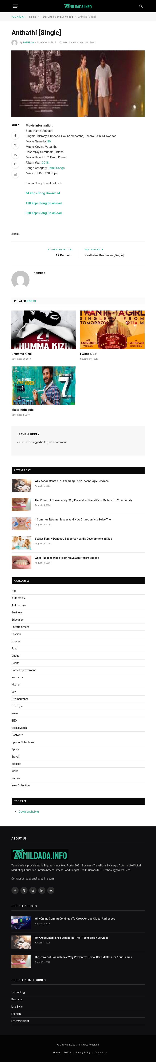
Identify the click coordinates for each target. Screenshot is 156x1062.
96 (49, 141)
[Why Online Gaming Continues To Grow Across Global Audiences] (21, 922)
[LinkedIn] (15, 155)
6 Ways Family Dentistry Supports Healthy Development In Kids (73, 538)
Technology (18, 992)
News (15, 713)
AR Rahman (63, 255)
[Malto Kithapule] (43, 385)
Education (18, 619)
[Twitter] (15, 145)
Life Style (17, 706)
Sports (16, 749)
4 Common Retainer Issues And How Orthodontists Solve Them (74, 519)
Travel (15, 756)
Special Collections (23, 742)
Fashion (16, 634)
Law (14, 691)
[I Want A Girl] (112, 330)
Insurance (17, 677)
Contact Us (101, 1052)
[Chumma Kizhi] (43, 330)
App (14, 590)
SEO (14, 720)
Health (15, 662)
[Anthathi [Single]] (78, 83)
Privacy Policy (83, 1052)
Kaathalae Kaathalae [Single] (104, 255)
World (15, 771)
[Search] (141, 6)
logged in (38, 442)
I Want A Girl (88, 354)
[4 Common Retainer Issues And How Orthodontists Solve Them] (21, 523)
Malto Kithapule (22, 410)
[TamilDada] (78, 6)
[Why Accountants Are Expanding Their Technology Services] (21, 485)
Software (17, 735)
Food (15, 648)
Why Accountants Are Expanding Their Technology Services (72, 481)
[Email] (15, 174)
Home (56, 1052)
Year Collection (21, 785)
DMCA (67, 1052)
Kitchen (16, 684)
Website (16, 763)
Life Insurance (20, 698)
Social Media (19, 727)
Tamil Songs (56, 168)
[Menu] (15, 6)
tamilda (28, 42)
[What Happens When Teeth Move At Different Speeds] (21, 562)
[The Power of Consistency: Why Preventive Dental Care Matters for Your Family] (21, 504)
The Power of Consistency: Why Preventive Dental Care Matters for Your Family (83, 500)
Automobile (19, 598)
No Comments (70, 42)
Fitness (16, 641)
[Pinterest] (15, 164)
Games (16, 778)
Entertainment (20, 626)
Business (17, 612)
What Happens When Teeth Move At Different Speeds (67, 557)
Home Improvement (24, 670)
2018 (45, 162)
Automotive (19, 605)
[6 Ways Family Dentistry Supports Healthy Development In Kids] (21, 542)
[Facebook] (15, 135)
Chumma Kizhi (21, 354)
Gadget (16, 655)
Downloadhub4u (29, 811)
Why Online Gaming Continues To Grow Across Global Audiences (75, 918)
